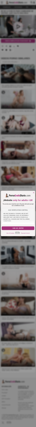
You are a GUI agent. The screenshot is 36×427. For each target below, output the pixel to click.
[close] (33, 193)
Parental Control (25, 233)
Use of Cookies (10, 233)
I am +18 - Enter (18, 228)
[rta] (17, 233)
